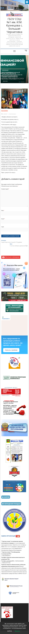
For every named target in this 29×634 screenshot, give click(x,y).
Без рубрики (4, 110)
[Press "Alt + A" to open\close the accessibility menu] (27, 2)
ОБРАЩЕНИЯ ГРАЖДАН (12, 504)
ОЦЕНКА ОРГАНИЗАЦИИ (8, 536)
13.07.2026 (5, 78)
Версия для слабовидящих (12, 257)
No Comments (14, 78)
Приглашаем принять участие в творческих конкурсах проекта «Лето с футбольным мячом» (15, 74)
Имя (2, 210)
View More (5, 81)
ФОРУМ (6, 497)
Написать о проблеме (11, 350)
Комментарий (5, 189)
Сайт (2, 226)
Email (3, 218)
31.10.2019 (4, 114)
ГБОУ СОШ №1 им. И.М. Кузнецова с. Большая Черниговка (14, 25)
